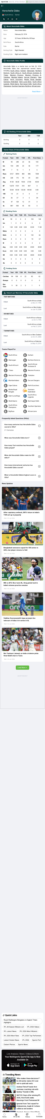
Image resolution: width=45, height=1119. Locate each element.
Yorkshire (7, 77)
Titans (6, 75)
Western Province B (33, 75)
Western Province (16, 75)
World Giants (14, 84)
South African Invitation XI (31, 73)
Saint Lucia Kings (25, 82)
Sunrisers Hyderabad (11, 82)
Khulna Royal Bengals (32, 79)
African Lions (36, 86)
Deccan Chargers (30, 77)
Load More (21, 668)
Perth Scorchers (16, 79)
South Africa (14, 71)
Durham (23, 71)
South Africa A (15, 73)
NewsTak (11, 2)
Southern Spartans (18, 86)
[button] (22, 498)
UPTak (17, 2)
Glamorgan (30, 71)
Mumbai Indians (17, 77)
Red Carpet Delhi (26, 84)
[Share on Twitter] (4, 19)
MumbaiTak (22, 2)
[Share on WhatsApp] (12, 19)
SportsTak (4, 2)
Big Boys (28, 86)
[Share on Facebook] (8, 19)
